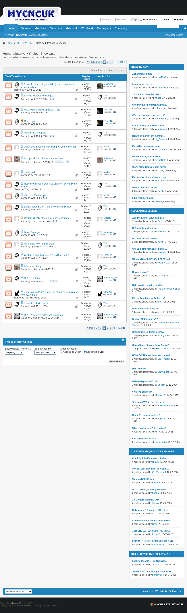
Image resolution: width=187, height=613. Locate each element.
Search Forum (115, 70)
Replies (86, 76)
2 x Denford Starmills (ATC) (146, 94)
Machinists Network (167, 604)
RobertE (156, 534)
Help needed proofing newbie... (148, 285)
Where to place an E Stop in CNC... (150, 428)
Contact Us (147, 591)
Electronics (55, 28)
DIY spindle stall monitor (144, 228)
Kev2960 (28, 297)
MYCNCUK (161, 591)
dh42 (160, 301)
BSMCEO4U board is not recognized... (151, 355)
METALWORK (24, 43)
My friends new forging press (39, 243)
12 (89, 135)
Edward (156, 482)
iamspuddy (161, 442)
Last (120, 62)
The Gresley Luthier (167, 289)
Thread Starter (18, 76)
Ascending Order (71, 351)
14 (89, 98)
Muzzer (159, 170)
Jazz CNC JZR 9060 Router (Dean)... (151, 531)
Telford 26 (157, 564)
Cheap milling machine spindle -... (149, 125)
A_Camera (161, 139)
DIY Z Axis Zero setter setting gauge (43, 315)
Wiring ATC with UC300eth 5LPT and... (151, 259)
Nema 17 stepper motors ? (146, 415)
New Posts (21, 35)
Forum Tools (97, 70)
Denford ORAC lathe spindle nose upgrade (46, 218)
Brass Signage (32, 232)
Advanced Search (174, 35)
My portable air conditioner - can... (149, 177)
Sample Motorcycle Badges (38, 95)
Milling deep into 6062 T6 (145, 381)
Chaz (154, 513)
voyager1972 (164, 262)
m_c (159, 312)
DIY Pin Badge (32, 278)
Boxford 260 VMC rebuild (145, 238)
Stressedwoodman (165, 405)
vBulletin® (15, 603)
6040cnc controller (142, 392)
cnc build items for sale (144, 438)
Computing (121, 28)
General (25, 28)
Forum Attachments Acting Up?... (149, 298)
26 (89, 280)
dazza (34, 175)
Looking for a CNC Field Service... (149, 561)
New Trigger (30, 121)
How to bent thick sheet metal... (148, 136)
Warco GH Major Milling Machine (149, 489)
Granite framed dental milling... (148, 332)
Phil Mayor (162, 348)
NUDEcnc (36, 149)
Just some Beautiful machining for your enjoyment (50, 146)
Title (7, 76)
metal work (30, 172)
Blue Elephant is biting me (145, 308)
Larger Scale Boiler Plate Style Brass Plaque (48, 206)
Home (10, 28)
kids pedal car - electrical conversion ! (44, 158)
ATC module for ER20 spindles (148, 218)
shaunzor (160, 108)
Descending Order (95, 351)
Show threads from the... (18, 348)
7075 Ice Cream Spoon (36, 195)
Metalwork (72, 28)
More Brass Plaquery (35, 132)
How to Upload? (140, 272)
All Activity (9, 35)
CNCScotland (159, 472)
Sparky (159, 98)
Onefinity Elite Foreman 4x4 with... (149, 105)
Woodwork (87, 28)
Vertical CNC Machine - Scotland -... (150, 468)
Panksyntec (158, 575)
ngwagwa (36, 246)
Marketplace (104, 28)
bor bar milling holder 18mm (146, 156)
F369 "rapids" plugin (142, 198)
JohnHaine (161, 118)
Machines (40, 28)
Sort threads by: (42, 348)
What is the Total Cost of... (145, 187)
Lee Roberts (163, 275)
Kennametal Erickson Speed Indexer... (152, 520)
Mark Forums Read (38, 35)
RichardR (161, 395)
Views (87, 79)
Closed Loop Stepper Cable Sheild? (150, 345)
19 (89, 220)
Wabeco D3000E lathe (143, 479)
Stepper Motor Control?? (145, 319)
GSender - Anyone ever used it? (148, 115)
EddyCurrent (163, 372)
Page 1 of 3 (96, 61)
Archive (173, 591)
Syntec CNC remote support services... (152, 571)
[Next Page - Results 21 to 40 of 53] (115, 62)
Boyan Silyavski (39, 318)
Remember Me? (150, 19)
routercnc (35, 162)
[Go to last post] (115, 87)
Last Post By (103, 76)
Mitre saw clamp (32, 266)
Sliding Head (163, 335)
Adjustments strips (142, 74)
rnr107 (34, 221)
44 (89, 161)
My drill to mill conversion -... (147, 146)
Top (180, 591)
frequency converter (143, 84)
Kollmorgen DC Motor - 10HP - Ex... (150, 510)
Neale (159, 201)
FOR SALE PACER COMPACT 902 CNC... (153, 541)
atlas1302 (161, 77)
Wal (26, 90)
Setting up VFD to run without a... (149, 402)
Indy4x (160, 191)
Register (178, 19)
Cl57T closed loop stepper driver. (149, 167)
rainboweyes (158, 544)
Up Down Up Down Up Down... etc (42, 109)
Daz (159, 221)
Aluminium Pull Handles (36, 303)
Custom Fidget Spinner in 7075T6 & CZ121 (47, 255)
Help (166, 19)
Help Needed (139, 368)
